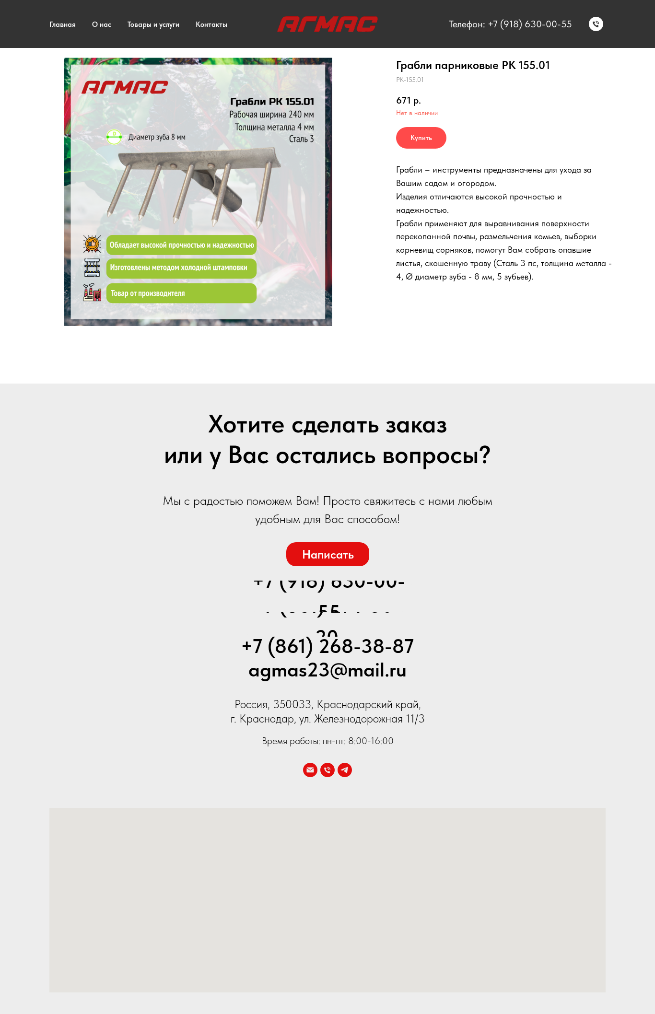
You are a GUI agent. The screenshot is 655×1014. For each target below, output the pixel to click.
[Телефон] (596, 24)
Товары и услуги (153, 24)
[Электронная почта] (310, 770)
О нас (101, 24)
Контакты (211, 24)
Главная (62, 24)
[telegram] (345, 770)
